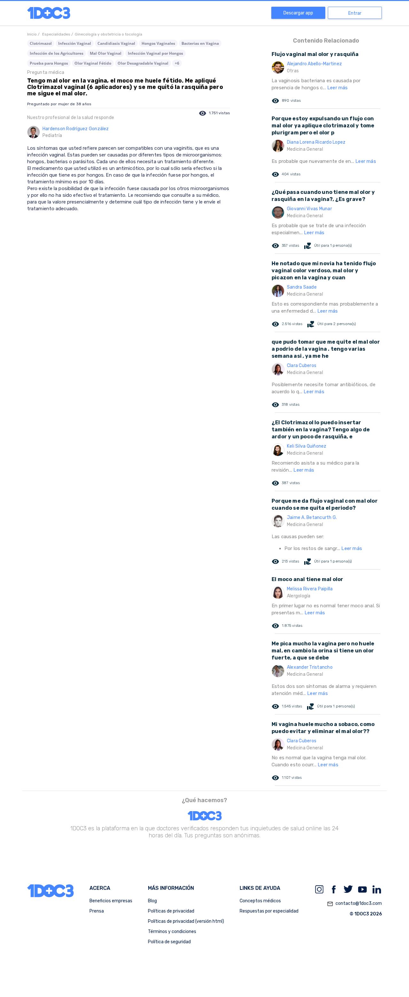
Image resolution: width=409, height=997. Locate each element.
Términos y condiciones (172, 931)
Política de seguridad (169, 942)
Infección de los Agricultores (56, 53)
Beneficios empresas (110, 901)
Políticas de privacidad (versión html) (186, 921)
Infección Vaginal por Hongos (155, 53)
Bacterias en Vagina (200, 43)
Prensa (96, 911)
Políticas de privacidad (171, 911)
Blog (152, 901)
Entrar (354, 13)
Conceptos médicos (260, 901)
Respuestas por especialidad (269, 911)
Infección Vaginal (74, 43)
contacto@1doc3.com (354, 904)
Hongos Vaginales (158, 43)
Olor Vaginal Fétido (92, 63)
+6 (177, 63)
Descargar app (298, 13)
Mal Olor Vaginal (105, 53)
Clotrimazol (41, 43)
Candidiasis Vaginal (116, 43)
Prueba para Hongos (49, 63)
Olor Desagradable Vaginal (143, 63)
